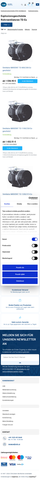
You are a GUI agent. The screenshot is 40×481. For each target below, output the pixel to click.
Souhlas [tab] (7, 204)
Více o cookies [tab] (32, 204)
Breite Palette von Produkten (20, 305)
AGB (3, 386)
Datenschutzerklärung (9, 397)
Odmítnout (20, 281)
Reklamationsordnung (9, 390)
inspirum (15, 477)
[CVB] (7, 4)
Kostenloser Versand (20, 290)
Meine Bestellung (7, 421)
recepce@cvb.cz (14, 444)
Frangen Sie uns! (7, 425)
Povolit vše (20, 267)
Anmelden (5, 410)
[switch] (35, 245)
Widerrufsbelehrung (8, 393)
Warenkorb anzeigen (8, 414)
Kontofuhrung (6, 418)
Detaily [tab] (19, 204)
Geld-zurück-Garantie (20, 322)
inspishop (32, 477)
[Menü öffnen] (37, 4)
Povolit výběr (20, 274)
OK (20, 363)
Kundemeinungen (8, 400)
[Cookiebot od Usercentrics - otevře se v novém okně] (29, 198)
